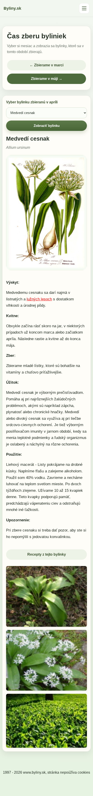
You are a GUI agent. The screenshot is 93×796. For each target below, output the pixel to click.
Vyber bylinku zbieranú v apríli (32, 102)
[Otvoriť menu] (84, 8)
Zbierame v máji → (46, 79)
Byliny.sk (12, 8)
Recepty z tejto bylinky (46, 554)
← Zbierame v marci (46, 65)
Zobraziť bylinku (47, 126)
